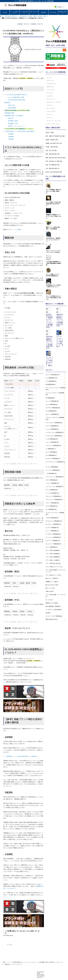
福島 (63, 136)
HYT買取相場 (50, 398)
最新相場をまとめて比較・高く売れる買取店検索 (41, 1)
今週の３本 (50, 591)
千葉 (60, 143)
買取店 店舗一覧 (52, 619)
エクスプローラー (51, 83)
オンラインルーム (17, 964)
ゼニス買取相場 (51, 455)
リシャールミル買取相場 (53, 537)
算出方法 (11, 118)
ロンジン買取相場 (52, 547)
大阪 (55, 157)
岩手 (53, 136)
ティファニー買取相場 (53, 470)
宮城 (55, 136)
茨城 (51, 139)
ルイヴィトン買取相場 (53, 540)
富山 (50, 150)
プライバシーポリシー (31, 962)
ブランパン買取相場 (52, 503)
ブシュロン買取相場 (52, 493)
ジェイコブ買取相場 (52, 429)
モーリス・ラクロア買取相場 (54, 616)
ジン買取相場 (50, 448)
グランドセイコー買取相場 (54, 422)
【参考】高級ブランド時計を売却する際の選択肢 (19, 131)
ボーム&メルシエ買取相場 (54, 521)
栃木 (54, 139)
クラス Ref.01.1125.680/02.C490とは (16, 94)
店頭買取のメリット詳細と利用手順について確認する (22, 756)
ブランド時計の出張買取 (53, 553)
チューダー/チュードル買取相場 (55, 461)
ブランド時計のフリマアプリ (54, 566)
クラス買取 (17, 229)
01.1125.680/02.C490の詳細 (16, 100)
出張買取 (11, 139)
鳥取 (58, 161)
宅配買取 (11, 136)
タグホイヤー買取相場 (53, 458)
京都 (53, 157)
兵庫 (58, 157)
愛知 (55, 154)
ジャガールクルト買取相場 (54, 435)
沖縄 (60, 172)
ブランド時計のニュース (53, 575)
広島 (50, 161)
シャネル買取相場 (52, 439)
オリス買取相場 (51, 411)
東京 (51, 143)
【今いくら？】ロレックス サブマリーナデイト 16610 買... (53, 251)
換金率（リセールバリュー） (17, 126)
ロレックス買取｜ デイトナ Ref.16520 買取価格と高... (52, 275)
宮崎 (54, 172)
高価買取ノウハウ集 (52, 581)
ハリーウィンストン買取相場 (55, 486)
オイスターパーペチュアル (54, 102)
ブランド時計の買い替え (53, 563)
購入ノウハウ (50, 588)
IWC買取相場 (50, 384)
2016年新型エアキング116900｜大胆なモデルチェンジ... (53, 286)
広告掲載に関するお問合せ (47, 962)
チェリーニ (50, 117)
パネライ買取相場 (52, 480)
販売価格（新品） (13, 121)
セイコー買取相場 (51, 452)
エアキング (50, 105)
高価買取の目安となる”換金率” (14, 115)
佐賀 (53, 168)
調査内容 (7, 102)
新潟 (57, 146)
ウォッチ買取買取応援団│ (21, 1)
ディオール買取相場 (52, 467)
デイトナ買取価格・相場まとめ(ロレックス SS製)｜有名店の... (53, 191)
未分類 (48, 612)
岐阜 (53, 154)
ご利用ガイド (61, 7)
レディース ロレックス (53, 123)
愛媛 (53, 164)
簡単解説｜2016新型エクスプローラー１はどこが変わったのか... (53, 216)
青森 (50, 136)
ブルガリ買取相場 (52, 506)
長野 (54, 146)
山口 (55, 161)
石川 (53, 150)
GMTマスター (50, 86)
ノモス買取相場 (51, 473)
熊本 (51, 172)
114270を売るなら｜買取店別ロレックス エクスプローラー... (53, 240)
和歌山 (64, 157)
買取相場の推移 (9, 113)
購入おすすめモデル (52, 585)
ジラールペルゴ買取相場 (53, 445)
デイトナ (49, 77)
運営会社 (7, 964)
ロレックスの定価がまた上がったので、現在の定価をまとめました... (53, 297)
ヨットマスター (51, 108)
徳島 (55, 164)
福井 (55, 150)
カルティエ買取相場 (52, 414)
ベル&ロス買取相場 (52, 517)
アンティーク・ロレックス (54, 120)
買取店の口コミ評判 (52, 603)
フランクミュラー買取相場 (54, 499)
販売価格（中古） (13, 123)
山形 (61, 136)
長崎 (55, 168)
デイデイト (50, 114)
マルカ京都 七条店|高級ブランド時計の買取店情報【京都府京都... (53, 263)
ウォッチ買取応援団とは (15, 962)
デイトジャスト (51, 99)
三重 (58, 154)
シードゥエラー (51, 89)
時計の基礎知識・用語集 (53, 606)
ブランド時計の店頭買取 (53, 550)
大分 (58, 168)
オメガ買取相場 (51, 378)
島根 (61, 161)
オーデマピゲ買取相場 (53, 407)
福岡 (50, 168)
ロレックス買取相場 (53, 374)
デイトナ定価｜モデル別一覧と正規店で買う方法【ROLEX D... (53, 204)
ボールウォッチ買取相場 (53, 524)
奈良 (61, 157)
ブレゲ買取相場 (51, 509)
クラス (10, 944)
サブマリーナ (50, 80)
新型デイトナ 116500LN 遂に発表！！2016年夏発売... (53, 228)
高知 (58, 164)
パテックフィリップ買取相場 (55, 476)
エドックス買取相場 (52, 401)
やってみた (49, 599)
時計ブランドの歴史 (52, 578)
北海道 (52, 132)
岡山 (53, 161)
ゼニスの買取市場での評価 (16, 97)
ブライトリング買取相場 (53, 496)
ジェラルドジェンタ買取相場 (55, 432)
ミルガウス (50, 96)
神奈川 (54, 143)
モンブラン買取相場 (52, 527)
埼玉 (58, 143)
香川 (50, 164)
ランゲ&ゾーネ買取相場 (53, 534)
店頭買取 (11, 134)
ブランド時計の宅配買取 (53, 557)
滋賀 (50, 157)
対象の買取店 (12, 107)
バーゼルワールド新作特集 (54, 609)
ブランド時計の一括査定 (53, 560)
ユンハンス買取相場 (52, 530)
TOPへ (4, 962)
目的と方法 (11, 105)
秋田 (58, 136)
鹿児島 (57, 172)
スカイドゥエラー (51, 111)
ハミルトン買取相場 (52, 483)
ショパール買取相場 (52, 442)
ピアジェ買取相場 (52, 489)
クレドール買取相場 (52, 426)
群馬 (57, 139)
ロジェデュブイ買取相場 (53, 544)
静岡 (50, 154)
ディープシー (50, 92)
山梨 (51, 146)
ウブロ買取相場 (51, 381)
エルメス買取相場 (52, 404)
